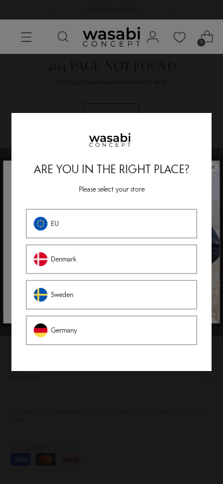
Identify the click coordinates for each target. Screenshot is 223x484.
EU (55, 224)
